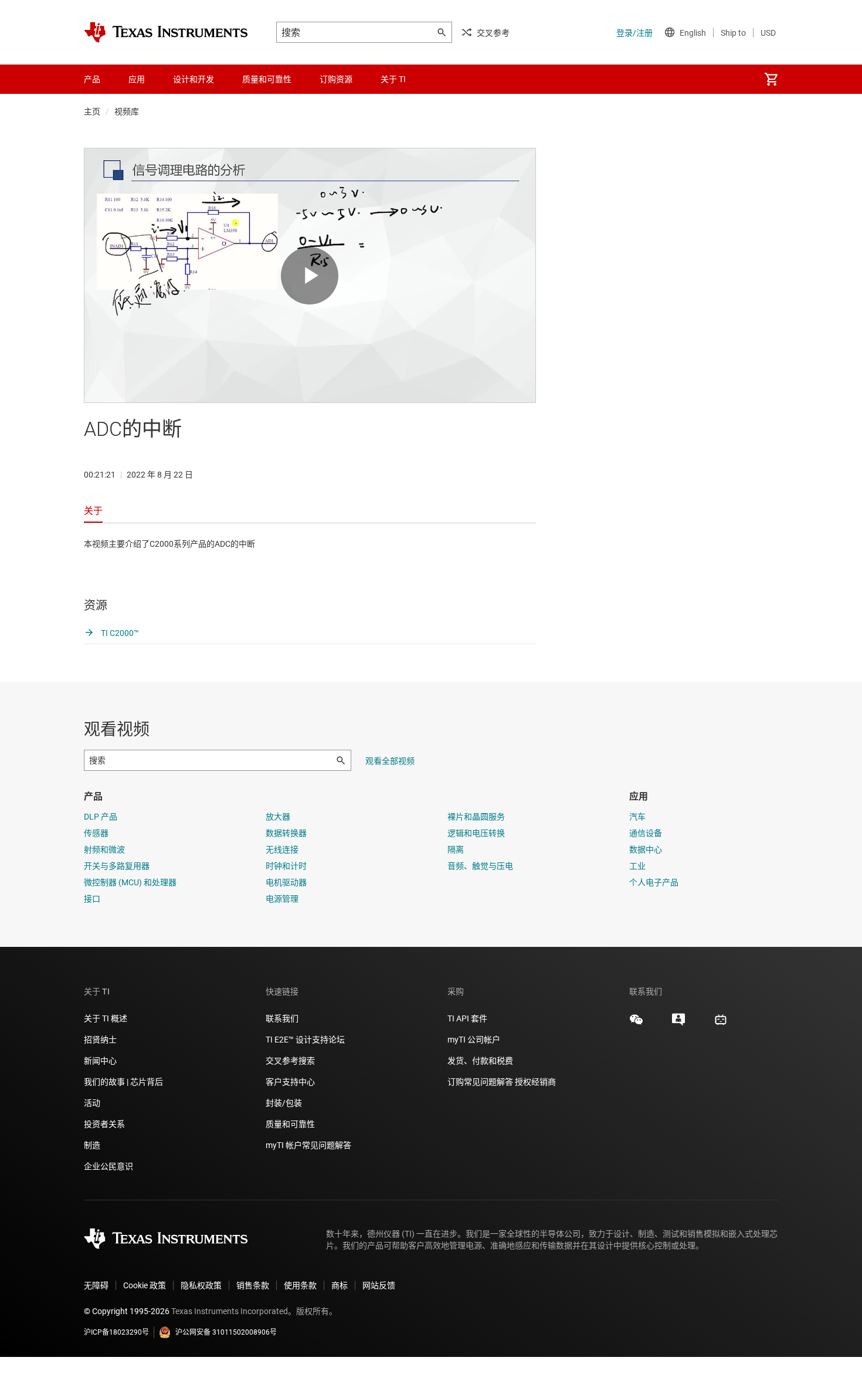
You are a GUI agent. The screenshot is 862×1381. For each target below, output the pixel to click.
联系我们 (282, 1018)
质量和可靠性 (291, 1124)
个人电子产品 (653, 882)
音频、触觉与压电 (480, 866)
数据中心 (645, 849)
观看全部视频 (390, 761)
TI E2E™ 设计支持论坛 (305, 1039)
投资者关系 (104, 1124)
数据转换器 (286, 833)
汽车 (637, 816)
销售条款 (252, 1285)
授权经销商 (535, 1081)
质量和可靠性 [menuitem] (266, 79)
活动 (92, 1103)
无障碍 (96, 1285)
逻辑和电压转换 (476, 833)
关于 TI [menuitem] (393, 79)
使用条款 (300, 1285)
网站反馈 (378, 1285)
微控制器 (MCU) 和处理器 (130, 882)
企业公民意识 (108, 1166)
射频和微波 (104, 849)
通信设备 (645, 833)
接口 (92, 898)
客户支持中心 (290, 1081)
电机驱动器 (286, 882)
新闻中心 (100, 1060)
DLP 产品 (100, 816)
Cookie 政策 (144, 1285)
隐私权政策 (201, 1285)
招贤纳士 (100, 1039)
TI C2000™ (119, 633)
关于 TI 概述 (105, 1018)
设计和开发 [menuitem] (193, 79)
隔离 (455, 849)
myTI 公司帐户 (473, 1039)
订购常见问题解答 (480, 1081)
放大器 (278, 816)
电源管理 (282, 898)
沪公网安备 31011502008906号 (226, 1332)
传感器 (96, 833)
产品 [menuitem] (92, 79)
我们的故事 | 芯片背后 (123, 1081)
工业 (637, 866)
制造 (92, 1145)
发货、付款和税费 (480, 1060)
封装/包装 (284, 1103)
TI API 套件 (467, 1018)
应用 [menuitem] (136, 79)
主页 (92, 111)
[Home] (166, 32)
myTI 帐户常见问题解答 (308, 1145)
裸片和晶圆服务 (476, 816)
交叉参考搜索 (290, 1060)
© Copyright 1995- (126, 1311)
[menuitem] (771, 79)
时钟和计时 (286, 866)
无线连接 (282, 849)
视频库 (126, 111)
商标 (339, 1285)
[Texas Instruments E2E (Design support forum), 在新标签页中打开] (678, 1023)
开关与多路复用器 (117, 866)
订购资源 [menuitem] (336, 79)
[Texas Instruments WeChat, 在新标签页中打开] (636, 1023)
